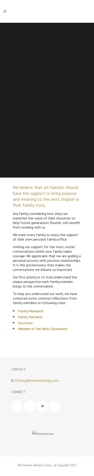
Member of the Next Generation (43, 328)
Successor (25, 323)
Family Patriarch (30, 317)
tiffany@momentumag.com (37, 380)
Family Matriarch (30, 311)
